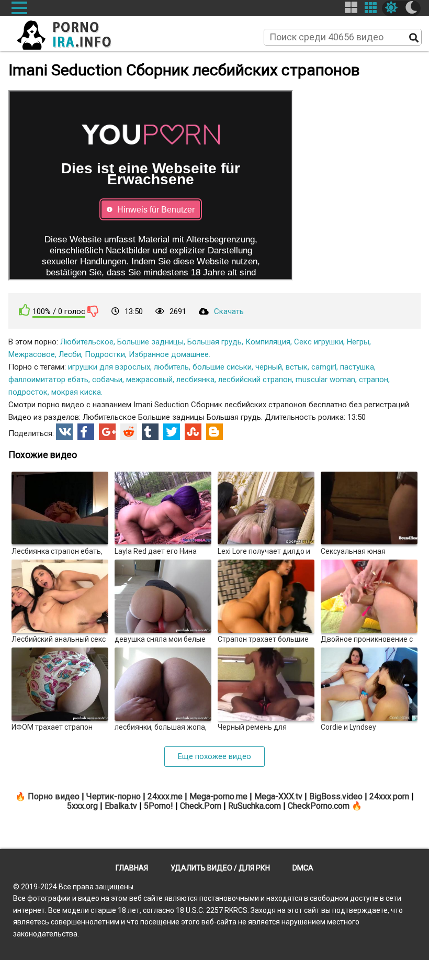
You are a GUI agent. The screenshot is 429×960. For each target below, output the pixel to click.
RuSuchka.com (254, 806)
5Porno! (158, 806)
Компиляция (267, 342)
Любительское (87, 342)
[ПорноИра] (73, 32)
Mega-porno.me (218, 796)
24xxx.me (165, 796)
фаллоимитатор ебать (48, 379)
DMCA (302, 868)
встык (297, 367)
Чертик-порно (113, 796)
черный (268, 367)
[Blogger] (214, 431)
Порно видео (54, 796)
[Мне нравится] (24, 310)
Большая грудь (214, 342)
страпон (373, 379)
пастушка (357, 367)
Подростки (105, 354)
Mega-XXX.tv (278, 796)
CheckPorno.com (318, 806)
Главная (132, 868)
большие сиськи (222, 367)
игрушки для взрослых (109, 367)
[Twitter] (171, 431)
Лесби (70, 354)
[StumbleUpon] (193, 431)
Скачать (229, 311)
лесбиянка (195, 379)
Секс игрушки (318, 342)
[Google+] (107, 431)
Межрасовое (31, 354)
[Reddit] (128, 431)
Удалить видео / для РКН (220, 868)
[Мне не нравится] (93, 311)
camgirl (323, 367)
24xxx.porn (389, 796)
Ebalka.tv (121, 806)
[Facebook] (85, 431)
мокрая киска (76, 392)
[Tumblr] (150, 431)
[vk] (64, 431)
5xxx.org (82, 806)
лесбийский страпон (255, 379)
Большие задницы (150, 342)
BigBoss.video (336, 796)
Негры (358, 342)
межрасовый (149, 379)
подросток (28, 392)
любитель (171, 367)
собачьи (107, 379)
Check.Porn (200, 806)
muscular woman (325, 379)
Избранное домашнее (169, 354)
